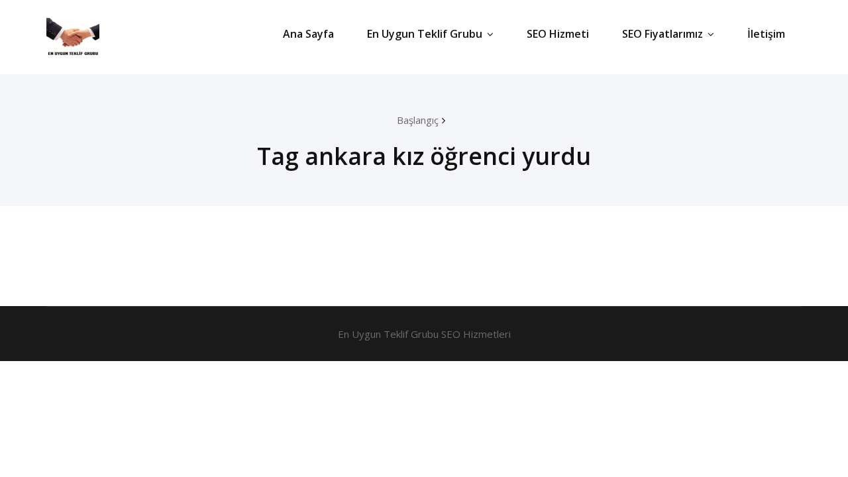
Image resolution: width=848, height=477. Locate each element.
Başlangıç (418, 120)
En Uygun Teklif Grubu (424, 33)
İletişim (766, 33)
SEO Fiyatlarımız (662, 33)
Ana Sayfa (308, 33)
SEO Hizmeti (558, 33)
